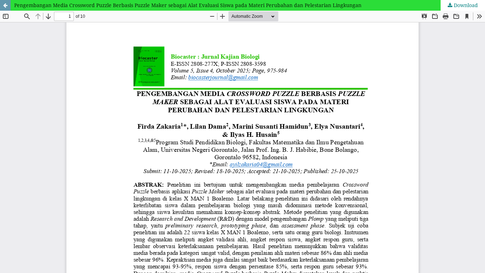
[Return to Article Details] (5, 5)
